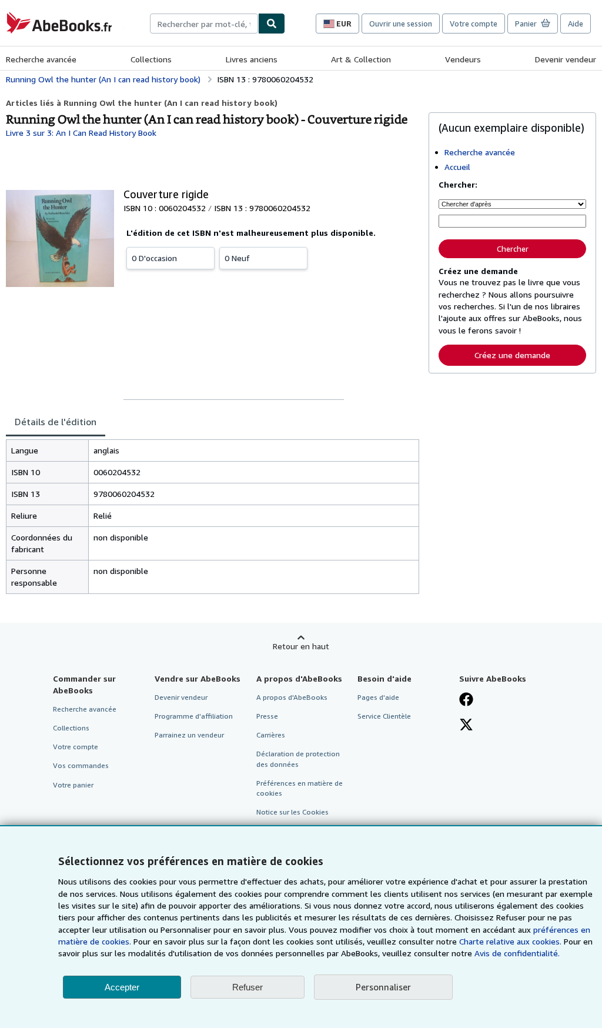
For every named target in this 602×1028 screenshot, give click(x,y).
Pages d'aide (378, 697)
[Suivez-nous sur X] (466, 726)
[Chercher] (272, 24)
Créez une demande (512, 355)
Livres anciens (251, 59)
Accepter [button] (122, 987)
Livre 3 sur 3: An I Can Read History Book (81, 133)
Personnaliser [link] (383, 987)
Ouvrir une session (400, 23)
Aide (575, 23)
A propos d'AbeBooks (291, 697)
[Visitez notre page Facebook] (466, 700)
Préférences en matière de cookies (299, 788)
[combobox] (204, 24)
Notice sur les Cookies (292, 811)
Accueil (457, 167)
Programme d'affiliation (194, 716)
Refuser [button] (247, 987)
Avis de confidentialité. (517, 953)
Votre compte (473, 23)
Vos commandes (81, 765)
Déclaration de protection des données (298, 758)
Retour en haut (301, 646)
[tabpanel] (212, 516)
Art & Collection (361, 59)
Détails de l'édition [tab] (55, 422)
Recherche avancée (41, 59)
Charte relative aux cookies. (511, 941)
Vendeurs (463, 59)
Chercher (513, 248)
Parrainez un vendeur (189, 734)
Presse (267, 716)
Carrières (270, 734)
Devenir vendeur (565, 59)
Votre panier (73, 784)
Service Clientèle (384, 716)
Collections (151, 59)
